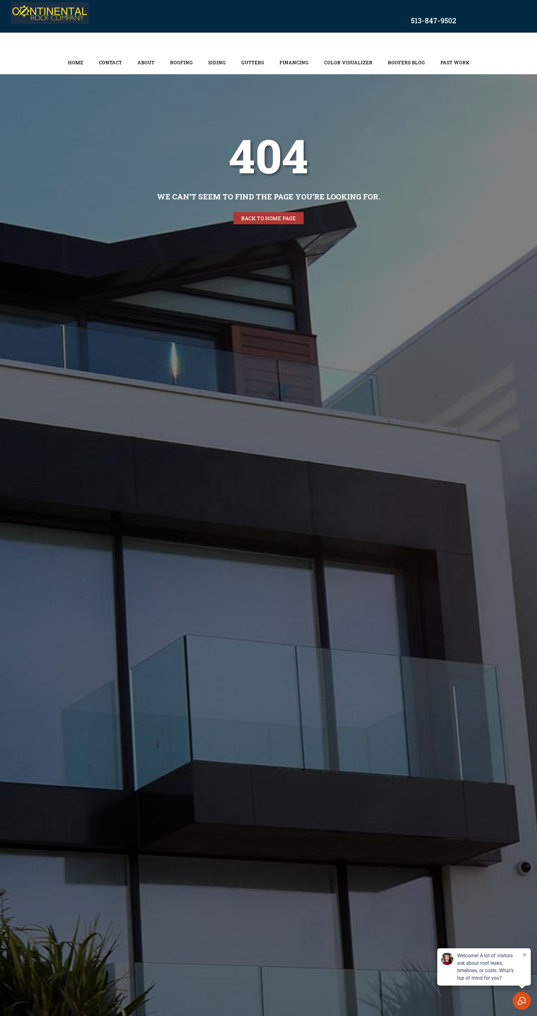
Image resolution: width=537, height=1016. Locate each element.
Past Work (455, 62)
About (145, 62)
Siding (217, 62)
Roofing (181, 62)
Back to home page (268, 218)
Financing (294, 62)
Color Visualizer (348, 62)
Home (75, 62)
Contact (110, 62)
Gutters (252, 62)
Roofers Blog (406, 62)
